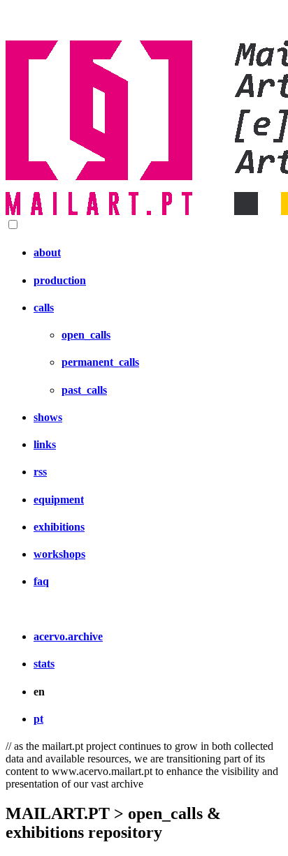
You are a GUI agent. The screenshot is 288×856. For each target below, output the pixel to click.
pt (38, 719)
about (47, 252)
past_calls (84, 390)
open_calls (86, 335)
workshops (59, 554)
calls (44, 307)
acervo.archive (68, 636)
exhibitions (59, 527)
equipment (59, 500)
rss (40, 472)
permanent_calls (100, 362)
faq (41, 581)
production (60, 280)
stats (44, 664)
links (45, 444)
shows (48, 417)
